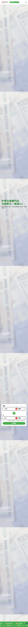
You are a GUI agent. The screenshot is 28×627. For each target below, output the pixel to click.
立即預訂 (14, 423)
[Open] (23, 408)
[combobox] (20, 408)
